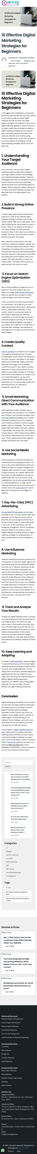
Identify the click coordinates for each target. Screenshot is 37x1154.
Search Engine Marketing (9, 1026)
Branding (4, 1082)
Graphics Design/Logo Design (11, 1078)
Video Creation (6, 1085)
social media (20, 488)
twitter (19, 1151)
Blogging (27, 61)
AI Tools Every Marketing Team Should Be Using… (19, 818)
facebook (11, 1151)
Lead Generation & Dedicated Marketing (15, 1037)
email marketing (10, 418)
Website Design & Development (12, 1019)
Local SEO (9, 858)
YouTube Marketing (7, 1058)
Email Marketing (6, 1061)
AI (6, 848)
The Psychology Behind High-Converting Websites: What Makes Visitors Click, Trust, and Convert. (21, 791)
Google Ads (5, 1054)
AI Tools (8, 887)
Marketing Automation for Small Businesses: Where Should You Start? (20, 806)
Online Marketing (11, 862)
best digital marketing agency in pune (17, 893)
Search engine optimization (24, 292)
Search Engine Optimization (10, 1023)
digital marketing (16, 661)
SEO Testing (10, 869)
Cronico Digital (15, 61)
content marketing (12, 855)
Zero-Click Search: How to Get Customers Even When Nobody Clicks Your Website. (20, 777)
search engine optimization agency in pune (18, 899)
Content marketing (8, 352)
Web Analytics (6, 1050)
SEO (17, 63)
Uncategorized (11, 876)
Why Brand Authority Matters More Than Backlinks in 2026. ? (18, 830)
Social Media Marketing (13, 872)
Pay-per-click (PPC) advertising (12, 512)
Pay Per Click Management (10, 1034)
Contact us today (14, 742)
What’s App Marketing (8, 1071)
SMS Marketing (6, 1074)
